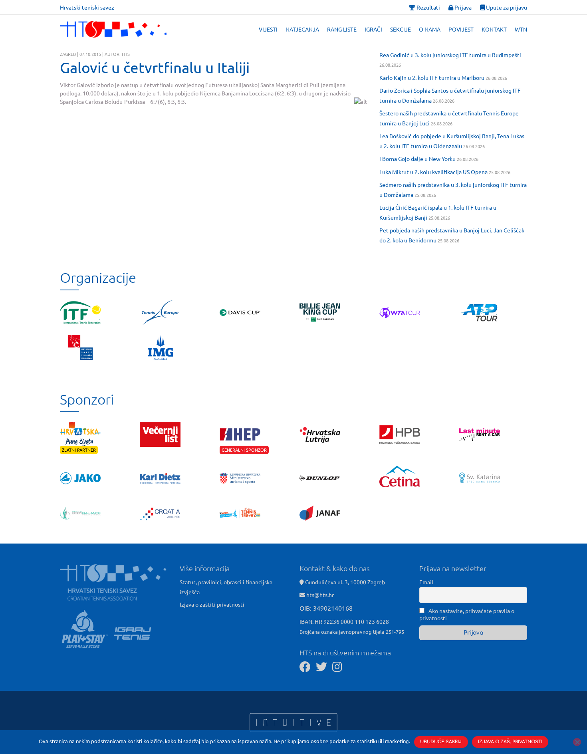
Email (426, 581)
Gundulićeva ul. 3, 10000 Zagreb (344, 581)
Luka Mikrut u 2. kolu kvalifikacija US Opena (433, 171)
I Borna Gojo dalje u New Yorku (417, 158)
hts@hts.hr (320, 594)
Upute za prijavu (506, 7)
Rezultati (427, 7)
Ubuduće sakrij (441, 741)
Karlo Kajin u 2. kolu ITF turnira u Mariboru (431, 77)
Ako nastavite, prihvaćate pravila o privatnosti (466, 614)
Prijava (462, 7)
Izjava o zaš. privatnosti (510, 741)
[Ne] (577, 742)
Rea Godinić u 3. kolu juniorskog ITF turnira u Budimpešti (450, 54)
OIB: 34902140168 (326, 608)
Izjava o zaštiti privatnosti (212, 604)
